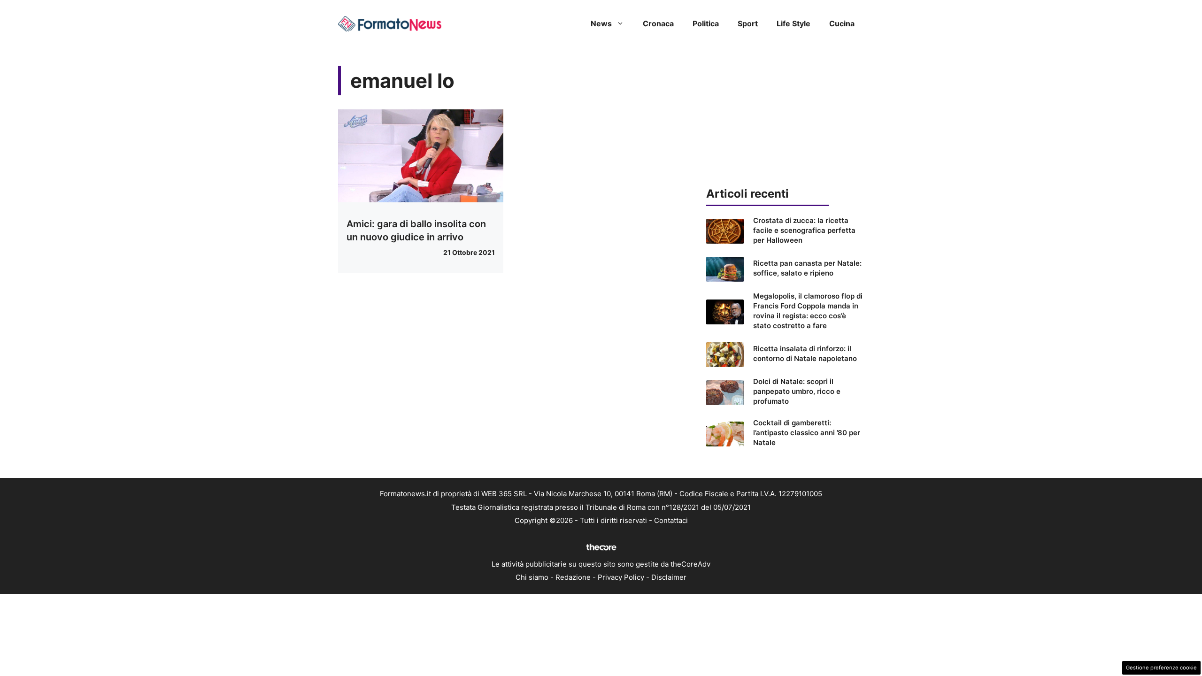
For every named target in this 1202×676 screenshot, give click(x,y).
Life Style (793, 23)
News (601, 23)
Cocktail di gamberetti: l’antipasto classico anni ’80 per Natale (806, 432)
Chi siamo (532, 577)
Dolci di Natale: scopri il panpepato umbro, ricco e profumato (796, 391)
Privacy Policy (621, 577)
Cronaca (658, 23)
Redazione (573, 577)
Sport (748, 23)
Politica (706, 23)
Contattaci (671, 520)
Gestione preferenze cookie (1161, 667)
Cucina (842, 23)
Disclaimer (668, 577)
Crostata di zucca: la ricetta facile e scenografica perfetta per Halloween (804, 230)
